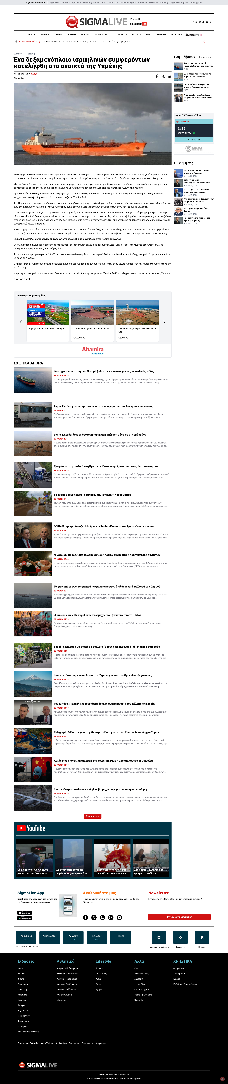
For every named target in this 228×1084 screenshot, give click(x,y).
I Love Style (112, 2)
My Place (153, 2)
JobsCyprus (196, 2)
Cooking (164, 2)
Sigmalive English (179, 2)
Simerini (65, 2)
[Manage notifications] (222, 1079)
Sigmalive (54, 2)
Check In (142, 2)
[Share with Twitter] (163, 76)
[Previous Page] (20, 321)
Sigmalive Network (35, 2)
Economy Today (91, 2)
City (103, 2)
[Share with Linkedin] (169, 76)
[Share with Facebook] (157, 76)
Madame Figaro (128, 2)
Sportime (76, 2)
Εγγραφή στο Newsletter (179, 917)
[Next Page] (164, 321)
